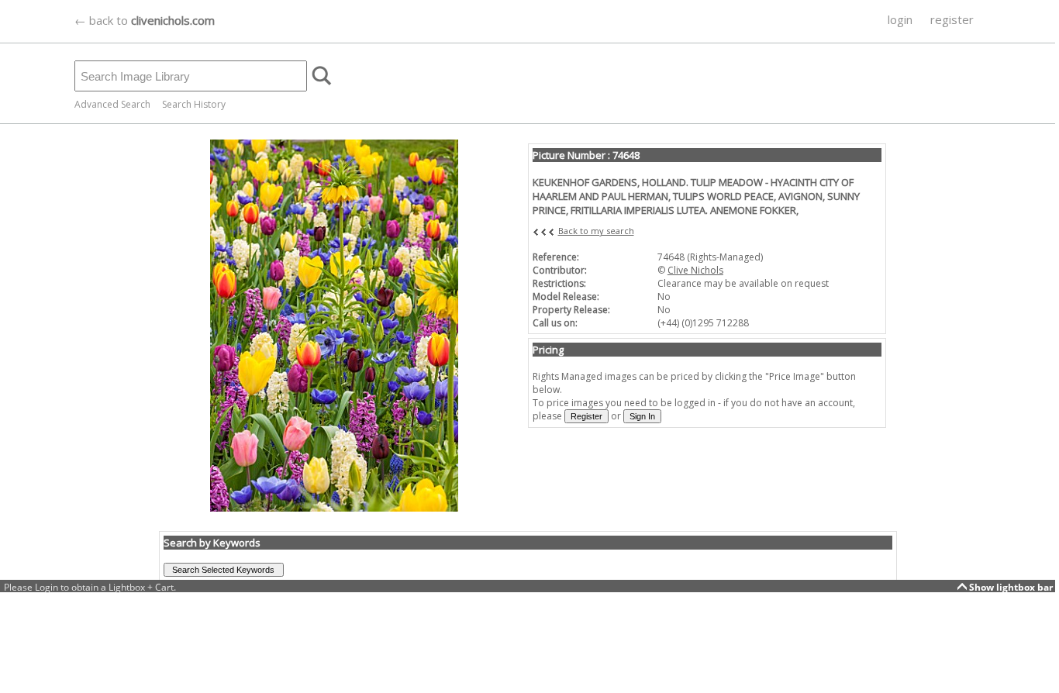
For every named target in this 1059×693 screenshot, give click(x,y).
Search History (194, 104)
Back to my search (596, 230)
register (952, 19)
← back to (144, 20)
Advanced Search (112, 104)
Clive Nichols (695, 270)
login (900, 19)
